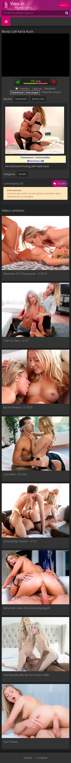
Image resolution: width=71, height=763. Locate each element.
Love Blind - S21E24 (15, 474)
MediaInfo (49, 88)
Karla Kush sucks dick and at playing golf (26, 608)
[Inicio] (22, 5)
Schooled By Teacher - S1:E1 (20, 541)
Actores (28, 757)
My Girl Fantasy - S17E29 (17, 407)
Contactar (41, 757)
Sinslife (22, 174)
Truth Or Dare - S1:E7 (16, 340)
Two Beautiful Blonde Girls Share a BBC (26, 675)
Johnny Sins (38, 98)
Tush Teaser (10, 741)
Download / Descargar (25, 92)
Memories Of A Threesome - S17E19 (25, 273)
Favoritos (25, 88)
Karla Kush (21, 98)
